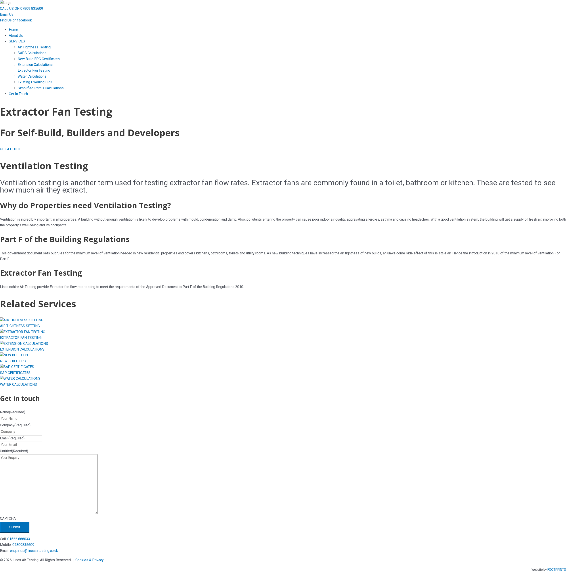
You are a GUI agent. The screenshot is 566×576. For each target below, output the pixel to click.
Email (12, 438)
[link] (13, 30)
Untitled (14, 451)
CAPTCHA (8, 518)
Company (15, 425)
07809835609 (23, 545)
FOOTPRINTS (556, 569)
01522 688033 (18, 539)
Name (12, 412)
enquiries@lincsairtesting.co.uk (34, 551)
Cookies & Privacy (89, 560)
